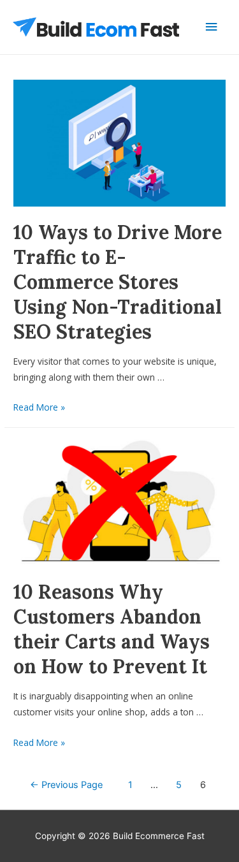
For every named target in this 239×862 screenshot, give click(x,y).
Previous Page (66, 785)
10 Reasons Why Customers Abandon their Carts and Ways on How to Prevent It (111, 629)
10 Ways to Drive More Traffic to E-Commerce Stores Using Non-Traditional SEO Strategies (117, 282)
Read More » (39, 407)
